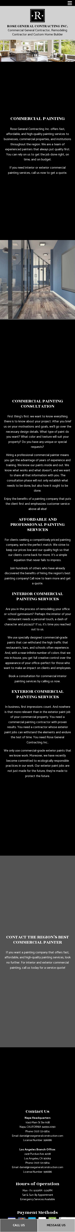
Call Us (19, 1225)
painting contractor (38, 722)
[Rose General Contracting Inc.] (37, 15)
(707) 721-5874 (42, 1131)
